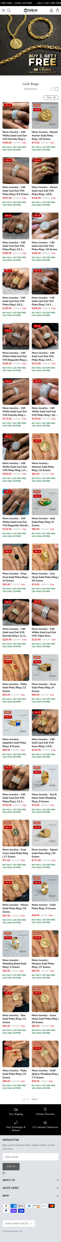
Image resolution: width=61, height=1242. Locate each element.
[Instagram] (4, 1173)
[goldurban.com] (30, 10)
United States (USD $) (16, 1223)
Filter (50, 97)
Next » (35, 1099)
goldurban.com (15, 1231)
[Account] (50, 10)
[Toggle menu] (3, 10)
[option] (30, 45)
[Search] (10, 10)
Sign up (11, 1166)
